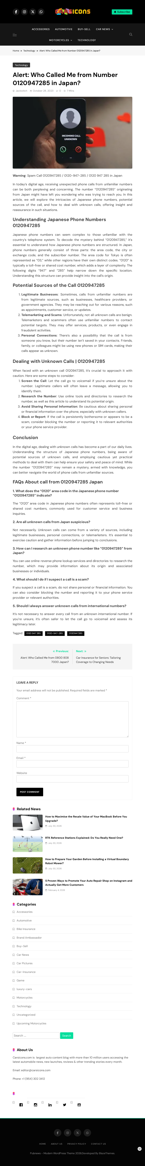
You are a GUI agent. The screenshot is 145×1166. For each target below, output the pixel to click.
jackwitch (21, 90)
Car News (103, 29)
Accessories (41, 29)
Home (42, 1143)
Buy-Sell (84, 29)
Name (21, 743)
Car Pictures (25, 963)
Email (21, 758)
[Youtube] (80, 1104)
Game (20, 980)
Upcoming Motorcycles (31, 1023)
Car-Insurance (26, 972)
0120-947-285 (55, 633)
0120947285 (75, 633)
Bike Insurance (26, 929)
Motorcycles (59, 40)
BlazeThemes (106, 1153)
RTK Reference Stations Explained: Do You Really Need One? (84, 838)
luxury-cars (24, 989)
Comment (23, 698)
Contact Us (98, 1143)
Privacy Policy (76, 1143)
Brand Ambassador (29, 937)
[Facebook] (22, 1104)
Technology (87, 40)
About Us (56, 1143)
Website (21, 773)
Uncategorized (26, 1015)
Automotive (63, 29)
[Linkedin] (51, 1104)
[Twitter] (65, 1104)
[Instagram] (36, 1104)
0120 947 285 (33, 633)
